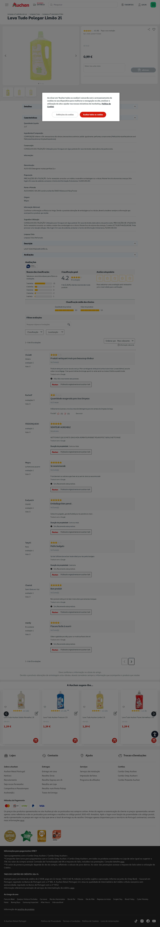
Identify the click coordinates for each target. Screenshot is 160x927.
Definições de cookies (65, 115)
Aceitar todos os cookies (93, 115)
